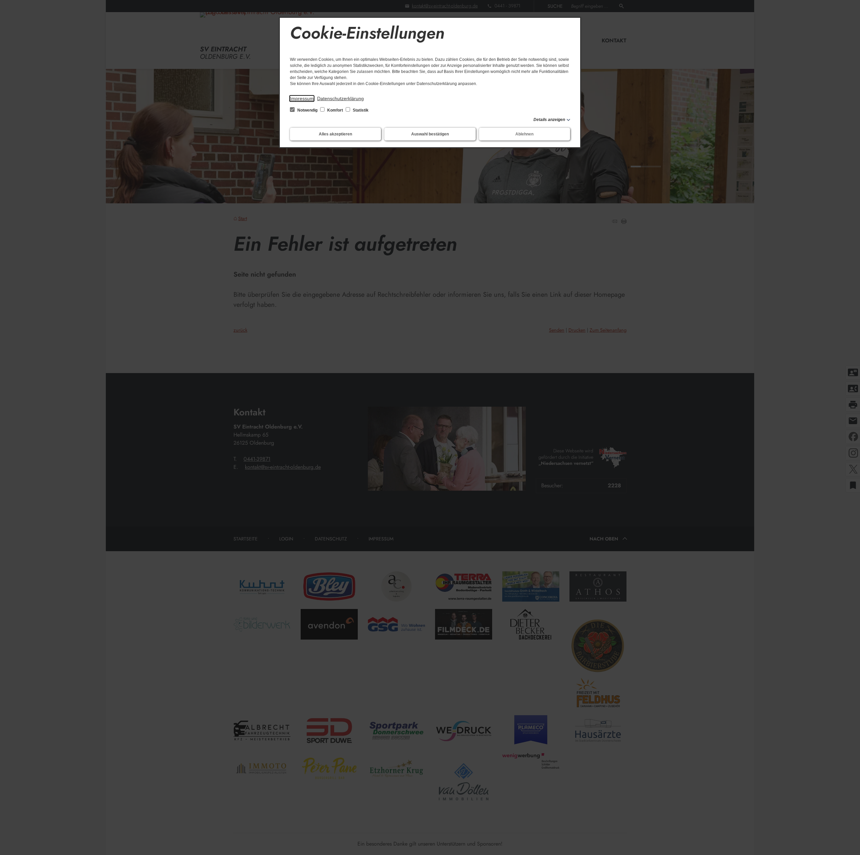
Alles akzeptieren (335, 134)
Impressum (302, 98)
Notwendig (307, 110)
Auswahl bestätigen (430, 134)
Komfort (335, 110)
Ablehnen (524, 134)
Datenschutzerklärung (340, 98)
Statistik (360, 110)
